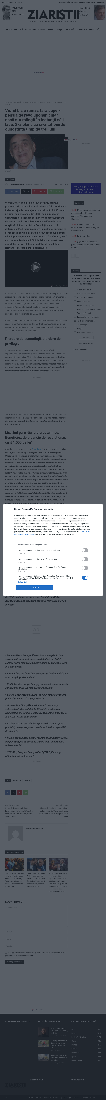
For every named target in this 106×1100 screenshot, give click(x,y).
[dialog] (53, 550)
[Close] (97, 509)
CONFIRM (34, 588)
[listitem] (53, 544)
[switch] (85, 550)
